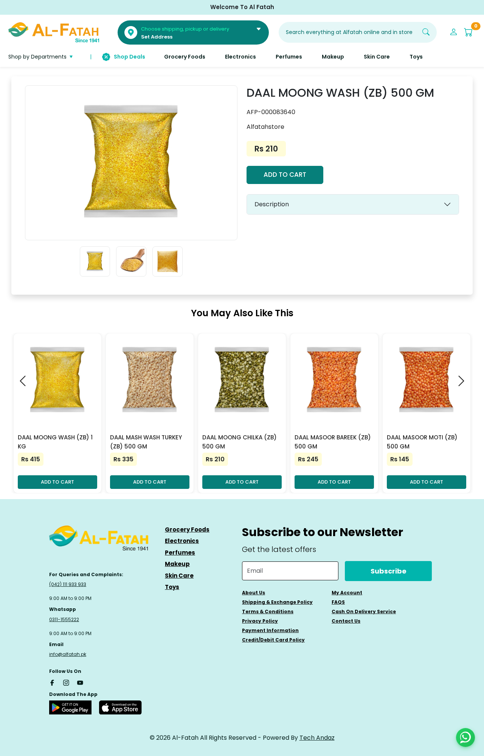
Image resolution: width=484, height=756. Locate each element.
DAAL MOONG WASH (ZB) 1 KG (55, 441)
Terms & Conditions (267, 611)
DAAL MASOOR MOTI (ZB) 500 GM (422, 441)
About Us (253, 592)
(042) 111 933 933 (67, 584)
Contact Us (346, 621)
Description (271, 204)
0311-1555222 (64, 619)
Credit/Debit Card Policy (273, 640)
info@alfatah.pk (67, 654)
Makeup (177, 564)
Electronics (182, 541)
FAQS (338, 602)
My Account (347, 592)
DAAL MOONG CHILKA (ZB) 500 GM (239, 441)
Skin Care (179, 576)
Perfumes (180, 553)
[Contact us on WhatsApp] (465, 737)
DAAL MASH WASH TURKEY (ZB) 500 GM (146, 441)
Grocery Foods (187, 529)
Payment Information (270, 630)
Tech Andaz (317, 737)
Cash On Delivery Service (364, 611)
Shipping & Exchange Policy (277, 602)
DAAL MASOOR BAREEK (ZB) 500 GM (333, 441)
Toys (172, 587)
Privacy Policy (260, 621)
